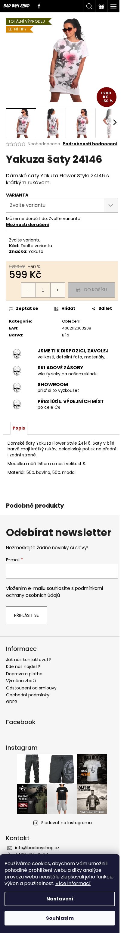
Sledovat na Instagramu (66, 823)
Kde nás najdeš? (23, 667)
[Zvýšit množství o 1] (57, 290)
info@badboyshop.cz (37, 848)
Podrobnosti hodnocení (90, 144)
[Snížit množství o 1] (28, 290)
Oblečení (71, 321)
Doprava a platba (24, 674)
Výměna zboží (21, 681)
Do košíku (95, 290)
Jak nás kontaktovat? (28, 660)
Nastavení (59, 898)
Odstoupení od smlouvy (31, 688)
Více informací (73, 883)
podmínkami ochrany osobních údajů (54, 591)
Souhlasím (60, 918)
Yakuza (35, 251)
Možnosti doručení (27, 225)
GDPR (11, 702)
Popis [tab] (19, 428)
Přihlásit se (26, 615)
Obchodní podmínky (27, 695)
